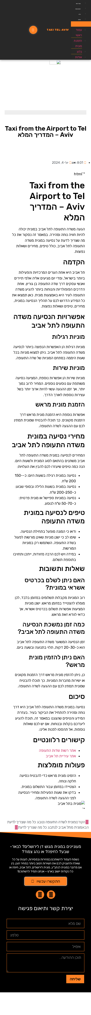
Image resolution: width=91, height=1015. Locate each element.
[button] (81, 24)
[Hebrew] (7, 30)
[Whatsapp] (51, 894)
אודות (79, 19)
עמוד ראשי (78, 3)
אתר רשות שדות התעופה (57, 750)
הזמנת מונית (78, 9)
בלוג (80, 14)
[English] (16, 30)
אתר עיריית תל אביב (61, 756)
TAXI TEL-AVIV (58, 29)
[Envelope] (40, 894)
